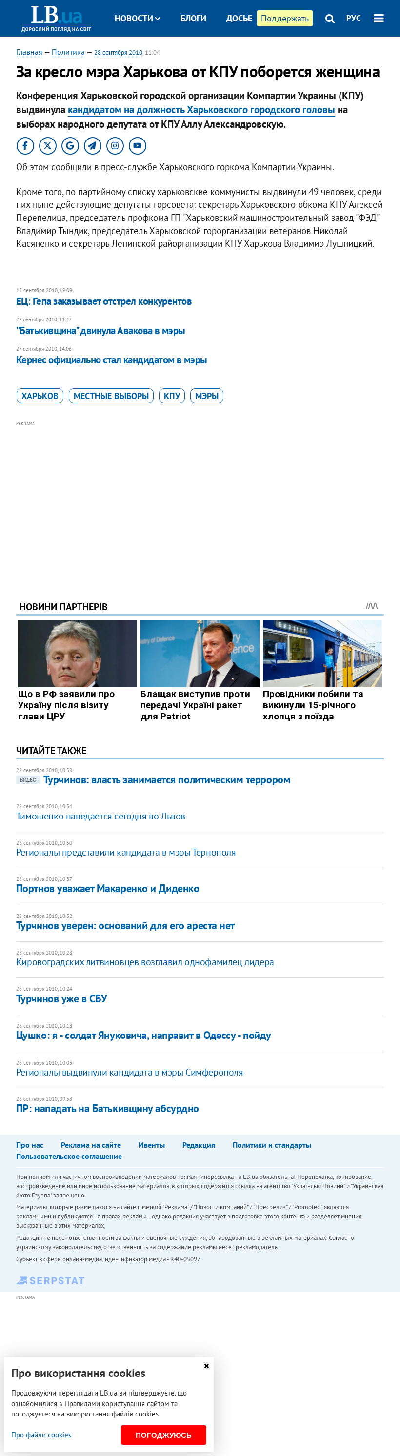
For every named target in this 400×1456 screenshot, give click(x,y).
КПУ (172, 395)
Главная (29, 52)
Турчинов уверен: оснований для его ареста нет (125, 925)
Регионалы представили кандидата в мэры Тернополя (126, 852)
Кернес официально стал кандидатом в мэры (111, 359)
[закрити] (206, 1366)
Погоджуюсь (164, 1435)
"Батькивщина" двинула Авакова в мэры (100, 330)
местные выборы (111, 395)
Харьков (40, 395)
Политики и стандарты (272, 1145)
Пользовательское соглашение (69, 1156)
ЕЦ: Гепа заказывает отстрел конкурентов (104, 301)
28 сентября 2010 (118, 52)
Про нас (29, 1145)
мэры (207, 395)
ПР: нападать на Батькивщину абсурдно (107, 1108)
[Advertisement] (200, 497)
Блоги (193, 18)
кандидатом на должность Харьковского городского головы (201, 109)
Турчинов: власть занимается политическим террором (155, 779)
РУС (353, 18)
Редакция (198, 1145)
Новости (134, 18)
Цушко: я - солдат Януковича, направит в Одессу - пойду (143, 1035)
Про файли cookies (41, 1434)
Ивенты (152, 1145)
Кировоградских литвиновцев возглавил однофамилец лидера (145, 962)
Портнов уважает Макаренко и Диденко (108, 888)
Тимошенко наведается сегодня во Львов (100, 816)
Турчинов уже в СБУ (61, 998)
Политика (68, 52)
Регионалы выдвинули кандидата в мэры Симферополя (129, 1072)
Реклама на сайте (91, 1145)
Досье (239, 18)
